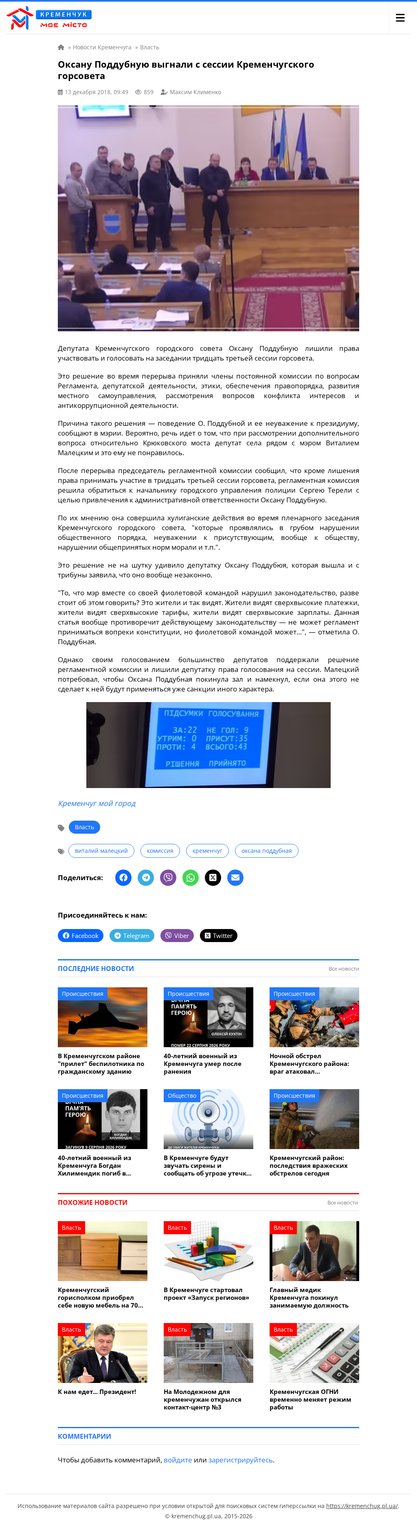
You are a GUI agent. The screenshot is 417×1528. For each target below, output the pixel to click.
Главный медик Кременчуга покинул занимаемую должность (309, 1297)
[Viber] (168, 878)
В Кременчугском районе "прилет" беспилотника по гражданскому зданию (101, 1063)
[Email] (235, 878)
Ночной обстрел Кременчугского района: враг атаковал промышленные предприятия (309, 1063)
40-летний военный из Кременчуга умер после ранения (202, 1063)
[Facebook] (123, 878)
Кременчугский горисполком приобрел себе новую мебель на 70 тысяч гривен (98, 1297)
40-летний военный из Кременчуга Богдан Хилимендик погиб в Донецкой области (94, 1165)
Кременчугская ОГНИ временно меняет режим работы (310, 1399)
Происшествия (82, 993)
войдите (178, 1459)
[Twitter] (213, 878)
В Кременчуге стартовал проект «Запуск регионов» (206, 1293)
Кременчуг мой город (96, 803)
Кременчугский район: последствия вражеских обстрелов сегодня (309, 1165)
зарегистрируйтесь (240, 1459)
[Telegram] (146, 878)
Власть (84, 827)
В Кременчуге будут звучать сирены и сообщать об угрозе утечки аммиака (207, 1165)
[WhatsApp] (190, 878)
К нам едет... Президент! (97, 1392)
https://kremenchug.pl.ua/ (362, 1506)
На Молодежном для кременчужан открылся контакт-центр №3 (202, 1399)
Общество (182, 1095)
